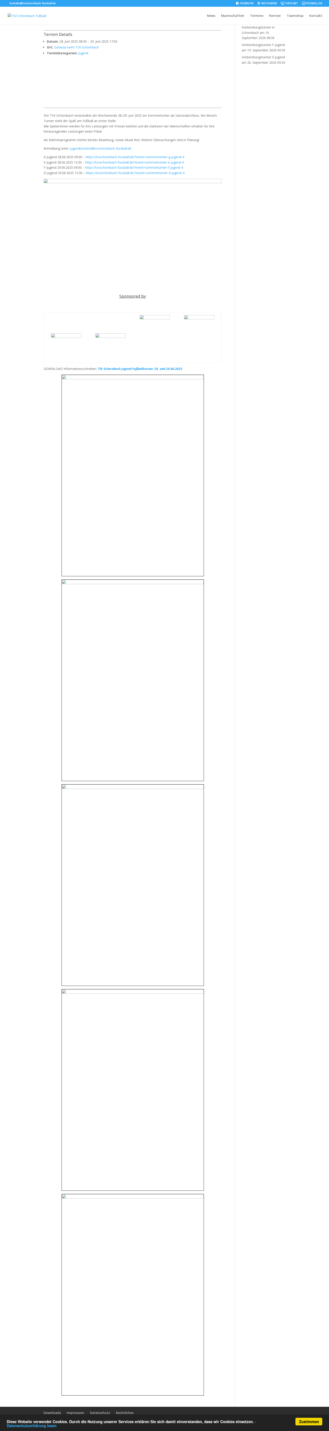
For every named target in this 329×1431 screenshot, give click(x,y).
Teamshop (295, 16)
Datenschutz (100, 1413)
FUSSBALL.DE (313, 3)
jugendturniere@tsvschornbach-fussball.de (100, 148)
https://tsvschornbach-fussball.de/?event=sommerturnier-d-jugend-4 (135, 173)
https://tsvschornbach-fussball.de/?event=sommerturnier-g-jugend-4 (135, 157)
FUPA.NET (291, 3)
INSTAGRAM (268, 3)
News (211, 16)
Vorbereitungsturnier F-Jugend (263, 45)
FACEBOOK (246, 3)
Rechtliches (125, 1413)
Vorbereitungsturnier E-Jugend (263, 57)
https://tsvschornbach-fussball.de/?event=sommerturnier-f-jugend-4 (134, 167)
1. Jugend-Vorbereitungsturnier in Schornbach (258, 27)
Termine (256, 16)
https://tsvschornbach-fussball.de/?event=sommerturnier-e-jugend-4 (134, 162)
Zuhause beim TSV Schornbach (76, 47)
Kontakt (315, 16)
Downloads (52, 1413)
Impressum (75, 1413)
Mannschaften (232, 16)
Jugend (83, 53)
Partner (275, 16)
